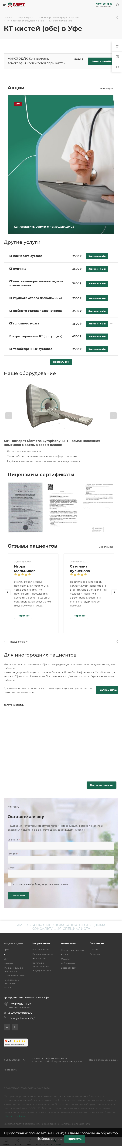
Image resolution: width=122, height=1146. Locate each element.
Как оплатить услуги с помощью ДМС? (44, 226)
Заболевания (68, 963)
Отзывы (94, 949)
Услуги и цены (13, 943)
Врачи (64, 954)
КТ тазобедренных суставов (30, 349)
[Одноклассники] (15, 1027)
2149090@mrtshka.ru (20, 1012)
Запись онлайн (102, 61)
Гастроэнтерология (42, 954)
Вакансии (95, 954)
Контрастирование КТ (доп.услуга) (35, 336)
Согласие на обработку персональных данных (57, 1061)
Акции (7, 987)
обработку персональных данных (48, 884)
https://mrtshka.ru (14, 1116)
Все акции (107, 88)
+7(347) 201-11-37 (103, 4)
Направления (41, 943)
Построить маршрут (101, 785)
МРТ (6, 950)
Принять (74, 1139)
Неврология (39, 958)
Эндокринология (41, 970)
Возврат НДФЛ (69, 968)
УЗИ (6, 959)
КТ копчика (17, 268)
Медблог (66, 959)
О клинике (97, 943)
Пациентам (68, 943)
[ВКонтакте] (7, 1027)
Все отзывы (106, 546)
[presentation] (9, 416)
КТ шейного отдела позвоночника (35, 311)
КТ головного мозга (24, 323)
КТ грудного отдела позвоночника (35, 298)
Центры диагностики (72, 950)
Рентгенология (40, 949)
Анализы (9, 963)
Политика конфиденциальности (49, 1058)
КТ (5, 954)
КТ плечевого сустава (25, 256)
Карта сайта (10, 1069)
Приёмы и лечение (14, 975)
